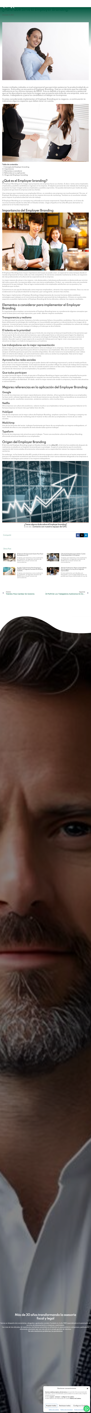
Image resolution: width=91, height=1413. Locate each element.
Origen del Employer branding (16, 175)
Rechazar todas (65, 1405)
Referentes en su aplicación (14, 173)
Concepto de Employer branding (16, 167)
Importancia (9, 169)
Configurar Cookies (80, 1405)
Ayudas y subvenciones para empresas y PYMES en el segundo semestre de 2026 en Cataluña (30, 569)
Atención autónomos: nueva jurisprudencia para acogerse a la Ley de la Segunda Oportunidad (73, 569)
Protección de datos (79, 1409)
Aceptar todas (51, 1405)
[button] (87, 1388)
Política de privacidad (66, 1409)
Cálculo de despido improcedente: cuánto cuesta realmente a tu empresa (73, 554)
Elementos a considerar (13, 171)
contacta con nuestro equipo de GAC (49, 527)
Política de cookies (54, 1409)
